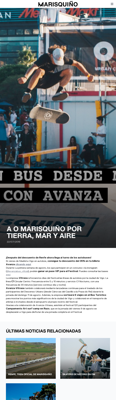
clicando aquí (23, 264)
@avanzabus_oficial (17, 271)
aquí (8, 274)
